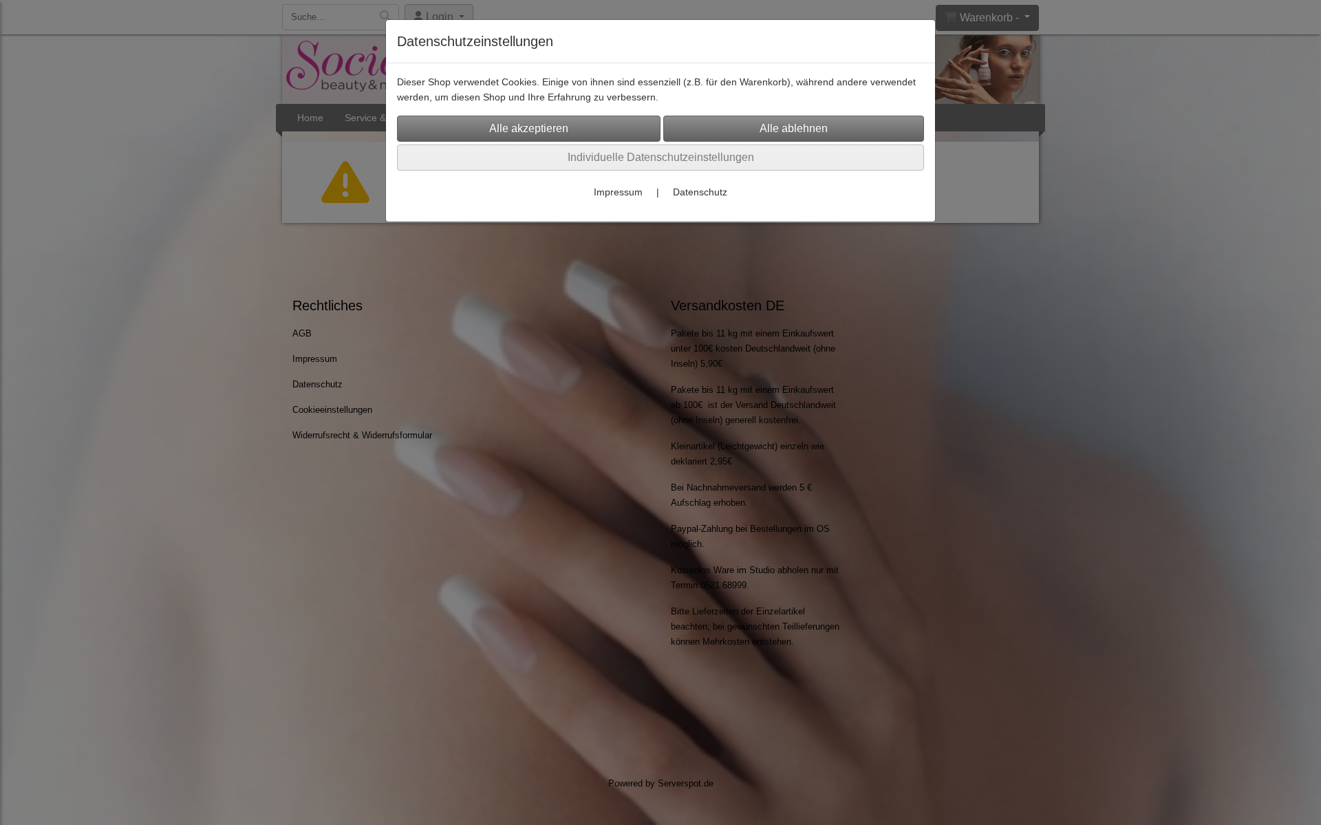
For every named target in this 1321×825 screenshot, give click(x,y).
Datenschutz (700, 191)
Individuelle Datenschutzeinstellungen (661, 157)
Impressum (618, 191)
